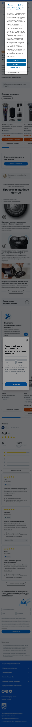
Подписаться (15, 384)
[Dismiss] (25, 340)
